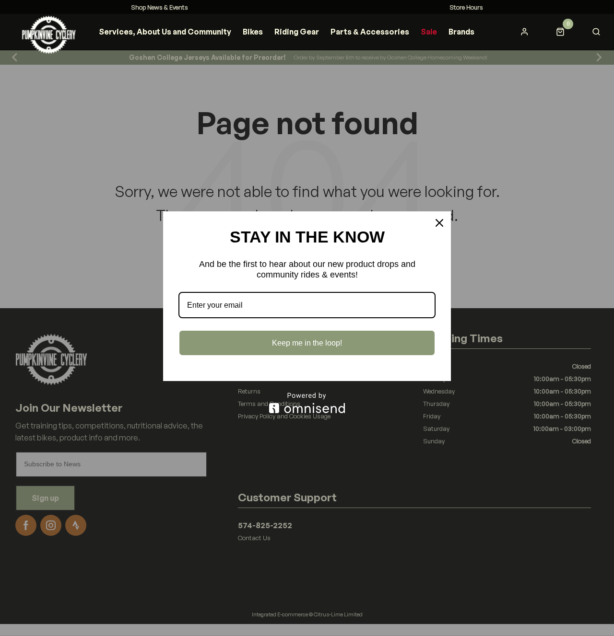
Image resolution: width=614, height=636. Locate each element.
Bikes (253, 31)
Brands (461, 31)
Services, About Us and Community (165, 31)
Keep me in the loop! (307, 343)
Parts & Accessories (370, 31)
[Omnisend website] (307, 403)
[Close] (439, 222)
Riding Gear (296, 31)
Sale (429, 31)
